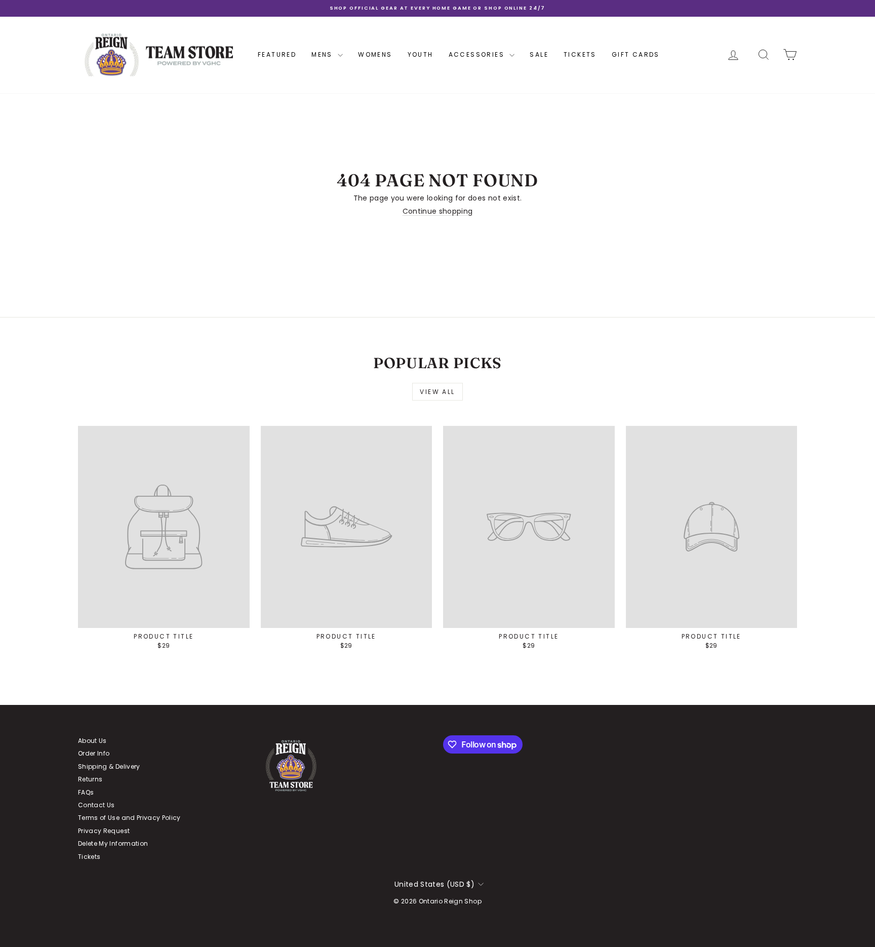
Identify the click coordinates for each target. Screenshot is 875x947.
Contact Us (96, 805)
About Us (92, 740)
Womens (375, 54)
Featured (277, 54)
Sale (539, 54)
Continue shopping (438, 211)
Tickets (580, 54)
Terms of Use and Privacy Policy (129, 817)
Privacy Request (104, 830)
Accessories (478, 54)
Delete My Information (113, 843)
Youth (420, 54)
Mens (323, 54)
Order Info (94, 753)
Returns (90, 779)
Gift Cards (636, 54)
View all (437, 391)
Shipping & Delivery (109, 766)
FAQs (86, 792)
